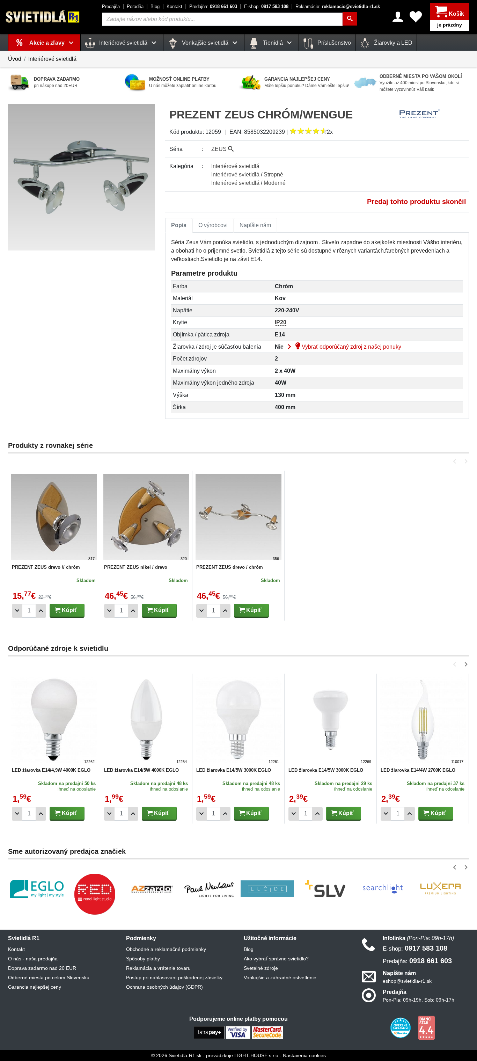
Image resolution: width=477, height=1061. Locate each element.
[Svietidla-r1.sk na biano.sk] (426, 1027)
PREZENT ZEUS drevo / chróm (229, 567)
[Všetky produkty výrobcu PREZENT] (420, 114)
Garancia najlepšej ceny (34, 987)
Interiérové (235, 166)
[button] (456, 461)
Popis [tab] (178, 225)
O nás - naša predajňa (33, 958)
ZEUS (219, 149)
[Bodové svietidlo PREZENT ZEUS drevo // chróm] (54, 518)
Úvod (14, 59)
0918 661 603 (213, 6)
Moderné (275, 183)
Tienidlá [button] (273, 43)
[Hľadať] (350, 19)
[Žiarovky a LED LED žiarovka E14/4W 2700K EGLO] (423, 721)
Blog (155, 6)
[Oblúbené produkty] (416, 16)
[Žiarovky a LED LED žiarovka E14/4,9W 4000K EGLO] (54, 721)
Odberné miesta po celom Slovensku (48, 977)
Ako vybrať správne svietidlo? (276, 958)
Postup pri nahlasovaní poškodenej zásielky (174, 977)
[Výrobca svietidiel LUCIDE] (267, 888)
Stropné (273, 174)
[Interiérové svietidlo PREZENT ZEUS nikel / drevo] (146, 518)
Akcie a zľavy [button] (47, 43)
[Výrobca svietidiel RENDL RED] (94, 894)
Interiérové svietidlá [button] (123, 43)
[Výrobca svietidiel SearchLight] (383, 888)
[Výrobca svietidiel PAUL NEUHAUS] (210, 889)
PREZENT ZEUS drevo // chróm (46, 567)
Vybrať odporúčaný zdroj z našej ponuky (350, 347)
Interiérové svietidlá (52, 59)
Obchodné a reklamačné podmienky (166, 949)
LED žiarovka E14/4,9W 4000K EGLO (51, 770)
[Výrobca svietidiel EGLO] (37, 889)
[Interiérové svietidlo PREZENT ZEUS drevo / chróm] (238, 518)
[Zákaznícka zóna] (398, 16)
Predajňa (111, 6)
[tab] (178, 225)
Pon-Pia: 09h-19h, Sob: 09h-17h (418, 1000)
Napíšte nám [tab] (255, 225)
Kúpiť (68, 610)
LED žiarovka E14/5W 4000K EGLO (141, 770)
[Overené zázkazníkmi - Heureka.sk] (401, 1027)
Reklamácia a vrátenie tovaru (158, 968)
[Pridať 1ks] (41, 611)
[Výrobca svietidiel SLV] (325, 888)
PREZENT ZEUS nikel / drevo (135, 567)
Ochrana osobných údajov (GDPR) (164, 987)
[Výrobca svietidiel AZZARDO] (152, 888)
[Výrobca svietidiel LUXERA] (440, 889)
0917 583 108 (266, 6)
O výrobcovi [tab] (213, 225)
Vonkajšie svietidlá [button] (205, 43)
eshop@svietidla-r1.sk (407, 981)
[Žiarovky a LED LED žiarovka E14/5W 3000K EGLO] (238, 721)
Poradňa (135, 6)
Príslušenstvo (333, 43)
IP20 (280, 322)
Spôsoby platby (143, 958)
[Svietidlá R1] (43, 17)
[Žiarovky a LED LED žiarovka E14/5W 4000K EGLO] (146, 721)
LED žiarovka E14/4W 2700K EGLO (418, 770)
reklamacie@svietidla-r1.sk (337, 6)
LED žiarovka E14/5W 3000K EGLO (233, 770)
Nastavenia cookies (304, 1055)
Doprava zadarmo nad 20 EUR (42, 968)
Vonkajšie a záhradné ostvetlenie (280, 977)
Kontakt (174, 6)
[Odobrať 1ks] (17, 611)
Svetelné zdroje (261, 968)
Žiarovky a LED (392, 43)
